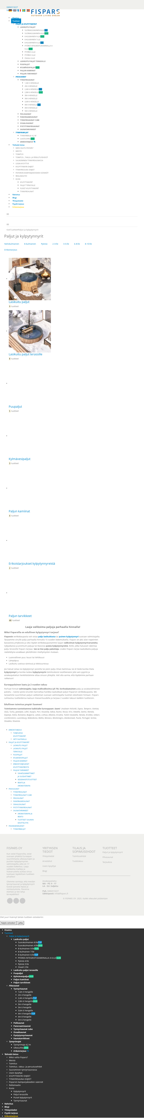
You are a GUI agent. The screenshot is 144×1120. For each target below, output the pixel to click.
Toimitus (19, 154)
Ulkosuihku (27, 139)
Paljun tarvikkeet (21, 770)
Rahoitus (16, 194)
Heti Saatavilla (20, 739)
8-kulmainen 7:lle (32, 39)
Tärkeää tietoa (18, 145)
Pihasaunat (14, 789)
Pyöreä (44, 243)
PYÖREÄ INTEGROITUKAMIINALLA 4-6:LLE (39, 958)
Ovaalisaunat (19, 804)
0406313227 (12, 7)
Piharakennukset (16, 826)
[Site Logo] (45, 12)
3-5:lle (66, 243)
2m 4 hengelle (31, 86)
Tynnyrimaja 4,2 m (28, 135)
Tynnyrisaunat (27, 191)
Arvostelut (47, 861)
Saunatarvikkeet (20, 810)
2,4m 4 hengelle (33, 89)
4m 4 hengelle (33, 105)
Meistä (19, 151)
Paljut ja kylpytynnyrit (19, 742)
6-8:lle (77, 243)
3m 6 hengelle (31, 98)
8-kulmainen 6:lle (34, 42)
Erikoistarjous (10, 249)
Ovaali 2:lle (30, 58)
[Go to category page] (55, 279)
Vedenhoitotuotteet (27, 779)
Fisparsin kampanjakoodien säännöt (32, 173)
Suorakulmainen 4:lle (36, 33)
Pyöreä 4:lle (30, 52)
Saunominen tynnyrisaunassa (29, 160)
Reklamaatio (21, 176)
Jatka (20, 923)
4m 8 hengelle (31, 108)
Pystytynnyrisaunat (22, 807)
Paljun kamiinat (20, 761)
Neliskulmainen (11, 243)
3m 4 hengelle (31, 95)
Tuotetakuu (77, 861)
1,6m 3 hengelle (32, 83)
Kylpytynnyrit (26, 182)
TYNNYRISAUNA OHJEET (25, 170)
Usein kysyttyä (22, 163)
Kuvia (18, 179)
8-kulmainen (30, 243)
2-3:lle (55, 243)
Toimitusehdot (79, 856)
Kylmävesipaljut (20, 758)
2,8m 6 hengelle (34, 92)
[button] (1, 926)
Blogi (15, 197)
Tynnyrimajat (19, 829)
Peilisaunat (18, 798)
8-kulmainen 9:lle (34, 36)
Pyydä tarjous (18, 204)
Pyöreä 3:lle (30, 55)
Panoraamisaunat (21, 801)
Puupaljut (17, 755)
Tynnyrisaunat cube (22, 795)
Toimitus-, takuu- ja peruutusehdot (32, 157)
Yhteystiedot (18, 201)
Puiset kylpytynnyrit (29, 188)
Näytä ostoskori (8, 923)
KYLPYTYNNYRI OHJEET (25, 166)
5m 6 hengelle (31, 111)
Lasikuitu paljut (20, 745)
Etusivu (16, 18)
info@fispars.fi (61, 893)
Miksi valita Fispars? (24, 148)
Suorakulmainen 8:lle (36, 30)
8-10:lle (88, 243)
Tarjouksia (107, 862)
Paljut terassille (27, 185)
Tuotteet (16, 21)
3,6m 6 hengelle (32, 101)
